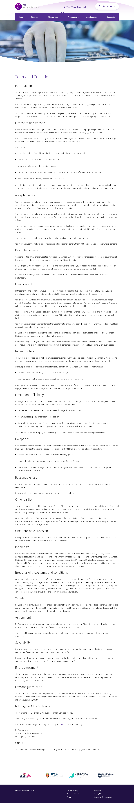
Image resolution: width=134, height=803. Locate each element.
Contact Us (111, 17)
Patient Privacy (72, 790)
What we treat (53, 17)
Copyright (97, 794)
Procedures (72, 17)
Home (21, 17)
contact (63, 724)
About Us (34, 17)
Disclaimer (97, 790)
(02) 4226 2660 (109, 6)
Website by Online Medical (103, 797)
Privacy (69, 797)
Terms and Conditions (75, 794)
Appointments (91, 17)
